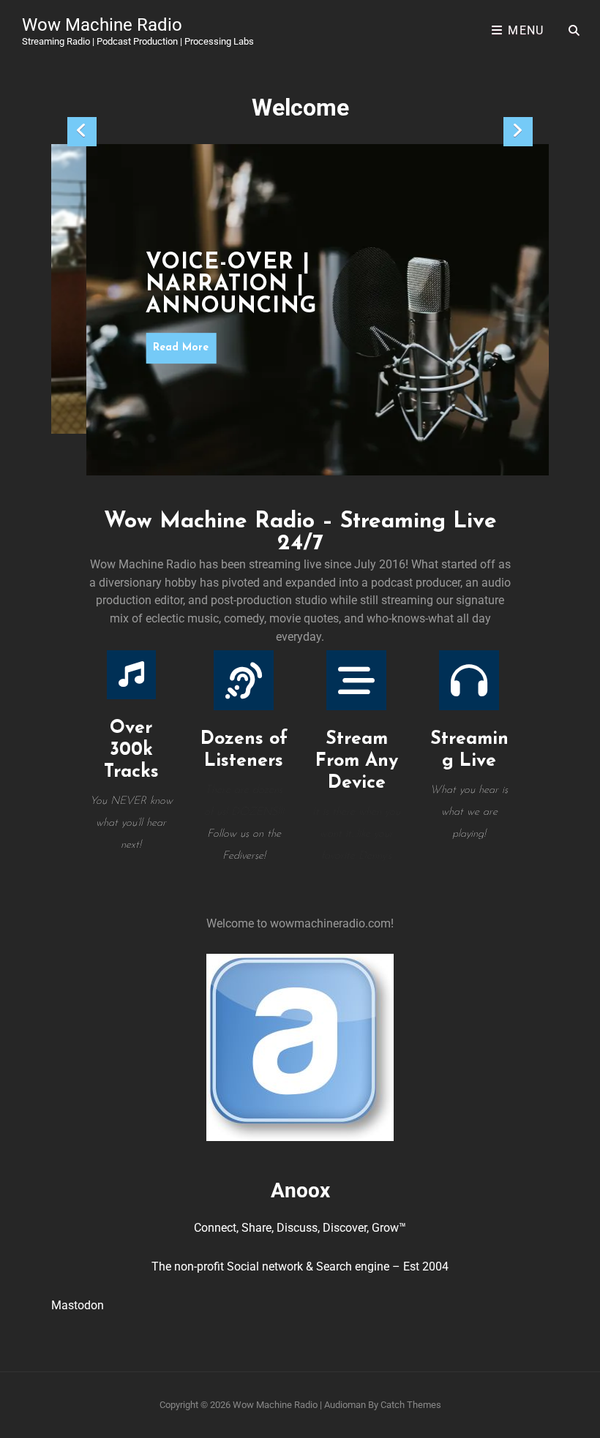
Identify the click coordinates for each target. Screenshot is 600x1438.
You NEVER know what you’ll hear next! (131, 823)
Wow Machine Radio (102, 25)
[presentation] (82, 131)
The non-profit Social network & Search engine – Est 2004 (300, 1266)
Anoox (300, 1190)
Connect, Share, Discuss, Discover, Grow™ (300, 1228)
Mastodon (77, 1305)
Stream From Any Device (356, 761)
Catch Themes (410, 1404)
